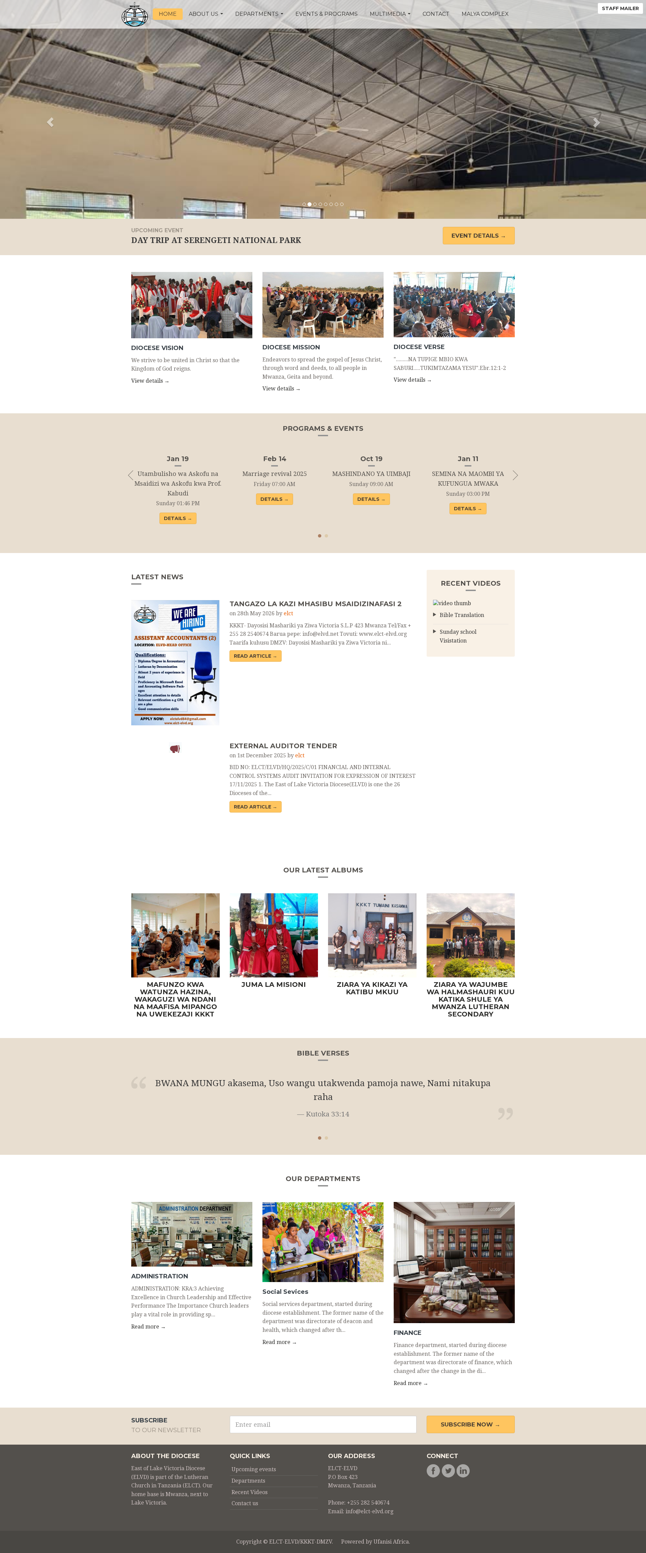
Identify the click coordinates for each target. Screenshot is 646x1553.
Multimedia (388, 14)
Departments (257, 14)
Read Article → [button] (255, 656)
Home (168, 14)
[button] (48, 109)
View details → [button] (150, 381)
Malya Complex (485, 14)
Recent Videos (249, 1492)
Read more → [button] (148, 1326)
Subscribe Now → (470, 1424)
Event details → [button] (479, 235)
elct (288, 613)
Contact (436, 14)
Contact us (244, 1503)
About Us (204, 14)
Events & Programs (326, 14)
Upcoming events (253, 1469)
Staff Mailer (620, 8)
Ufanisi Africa (391, 1542)
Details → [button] (178, 518)
